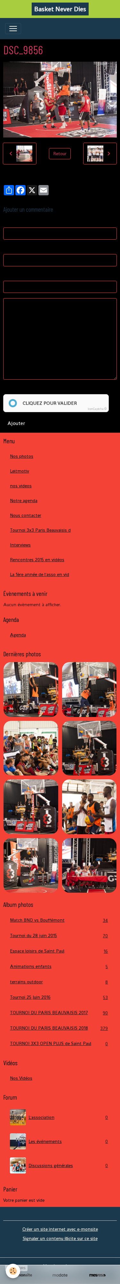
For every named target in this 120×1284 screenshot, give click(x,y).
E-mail (9, 248)
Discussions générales (68, 1166)
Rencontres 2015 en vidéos (37, 559)
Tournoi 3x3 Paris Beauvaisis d (40, 530)
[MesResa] (97, 1275)
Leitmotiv (19, 471)
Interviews (20, 545)
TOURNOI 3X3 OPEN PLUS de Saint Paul (59, 1043)
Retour (60, 153)
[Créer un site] (22, 1275)
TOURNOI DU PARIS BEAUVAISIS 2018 (59, 1028)
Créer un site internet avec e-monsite (60, 1229)
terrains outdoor (59, 982)
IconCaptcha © (97, 409)
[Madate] (60, 1275)
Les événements (68, 1141)
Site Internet (16, 275)
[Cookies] (13, 1271)
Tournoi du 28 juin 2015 (59, 936)
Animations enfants (59, 966)
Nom (8, 221)
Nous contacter (25, 515)
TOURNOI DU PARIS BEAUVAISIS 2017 (59, 1013)
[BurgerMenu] (13, 28)
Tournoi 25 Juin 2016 (59, 997)
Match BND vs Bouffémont (59, 920)
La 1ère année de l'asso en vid (39, 574)
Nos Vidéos (21, 1078)
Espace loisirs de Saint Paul (59, 951)
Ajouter (16, 423)
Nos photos (21, 456)
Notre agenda (23, 500)
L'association (68, 1117)
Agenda (18, 635)
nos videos (21, 486)
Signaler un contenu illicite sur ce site (60, 1238)
